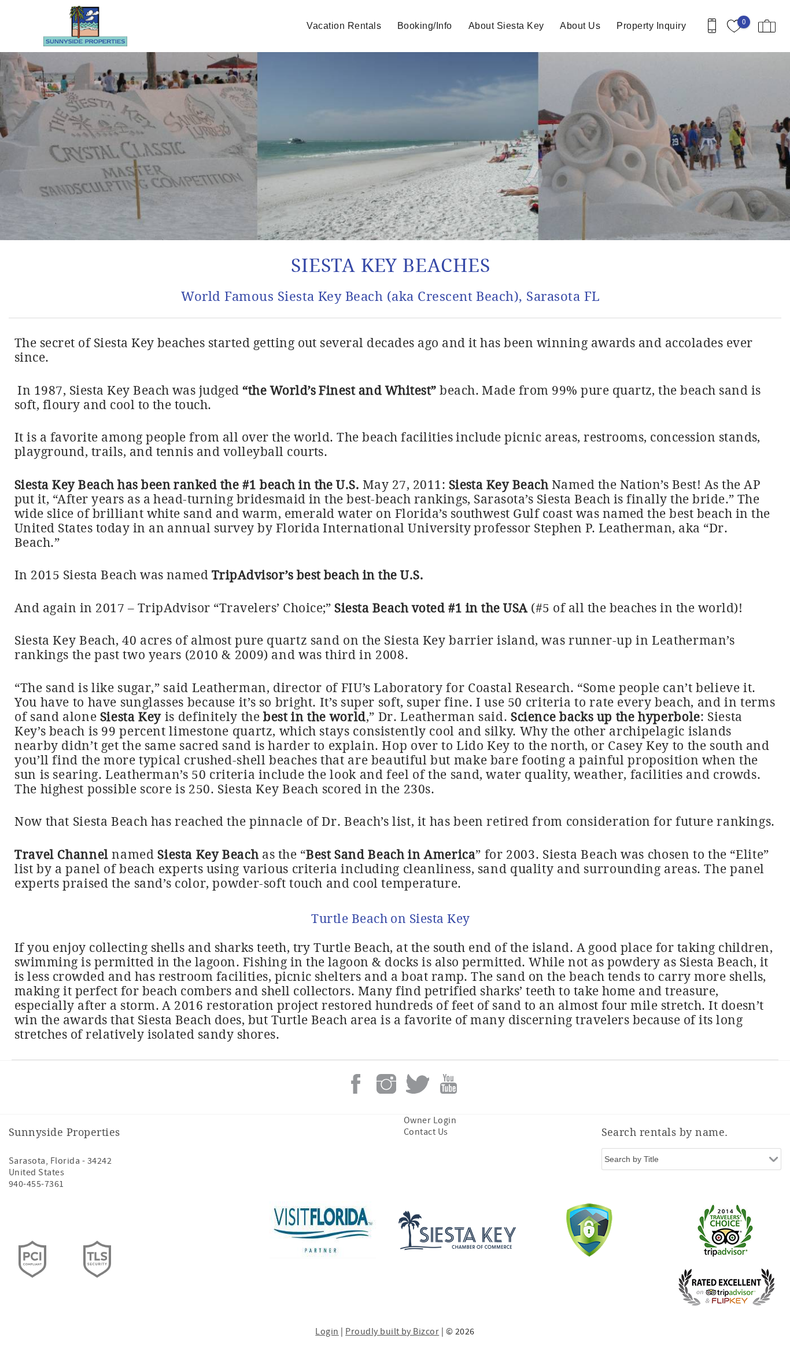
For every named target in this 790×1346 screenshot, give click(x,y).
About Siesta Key (506, 26)
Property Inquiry (651, 26)
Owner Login (430, 1120)
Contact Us (426, 1132)
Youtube (448, 1083)
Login (326, 1331)
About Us (580, 26)
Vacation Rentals (344, 26)
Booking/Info (424, 26)
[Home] (88, 26)
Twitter (417, 1083)
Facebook (355, 1083)
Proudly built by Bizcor (392, 1331)
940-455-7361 (36, 1184)
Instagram (386, 1083)
